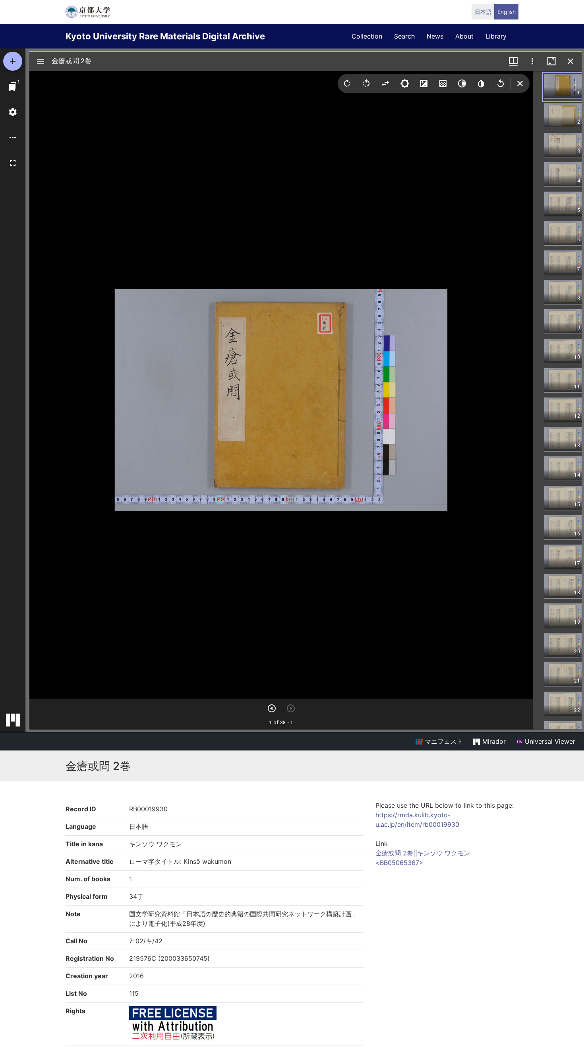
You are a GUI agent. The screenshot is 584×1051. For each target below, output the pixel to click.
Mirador (493, 741)
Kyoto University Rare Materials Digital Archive (165, 36)
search (404, 36)
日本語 (483, 11)
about (464, 36)
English (506, 11)
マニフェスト (443, 741)
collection (367, 36)
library (496, 36)
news (435, 36)
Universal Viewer (549, 741)
